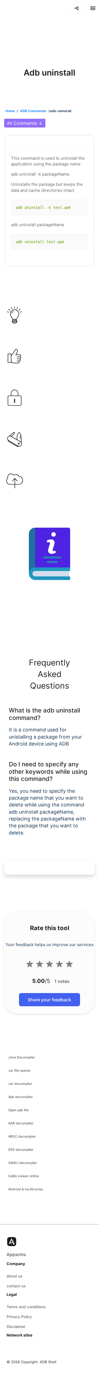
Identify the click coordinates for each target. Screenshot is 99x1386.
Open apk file (18, 1110)
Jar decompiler (20, 1084)
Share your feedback (49, 999)
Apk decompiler (20, 1097)
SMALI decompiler (22, 1163)
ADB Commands (33, 111)
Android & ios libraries (25, 1189)
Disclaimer (16, 1326)
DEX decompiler (21, 1149)
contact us (16, 1286)
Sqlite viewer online (23, 1176)
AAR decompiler (21, 1123)
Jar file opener (19, 1070)
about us (15, 1276)
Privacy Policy (19, 1316)
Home (10, 111)
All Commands (25, 123)
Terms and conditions (26, 1306)
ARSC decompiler (22, 1136)
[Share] (76, 8)
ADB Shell (48, 1362)
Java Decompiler (21, 1057)
